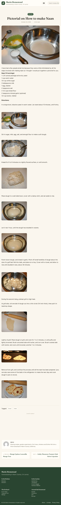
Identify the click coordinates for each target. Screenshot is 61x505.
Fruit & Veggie (35, 484)
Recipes (24, 11)
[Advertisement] (30, 426)
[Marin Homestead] (3, 3)
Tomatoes (34, 482)
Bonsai (33, 496)
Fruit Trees (4, 491)
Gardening (34, 481)
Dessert (4, 482)
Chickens (34, 493)
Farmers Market (36, 485)
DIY (33, 494)
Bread (9, 408)
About (43, 502)
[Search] (58, 3)
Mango (3, 494)
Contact (48, 502)
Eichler (33, 491)
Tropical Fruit (5, 493)
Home (19, 11)
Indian (15, 408)
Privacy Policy (55, 502)
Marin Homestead (14, 2)
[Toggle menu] (44, 3)
